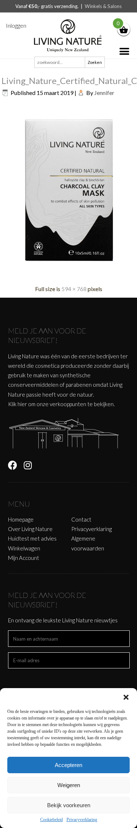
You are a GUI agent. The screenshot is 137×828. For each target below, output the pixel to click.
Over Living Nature (30, 529)
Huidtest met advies (32, 538)
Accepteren (68, 765)
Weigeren (68, 785)
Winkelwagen (24, 548)
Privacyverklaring (81, 819)
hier (22, 404)
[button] (126, 697)
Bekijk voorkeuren (68, 805)
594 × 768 (74, 288)
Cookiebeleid (51, 819)
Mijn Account (23, 557)
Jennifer (104, 92)
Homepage (21, 519)
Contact (81, 519)
